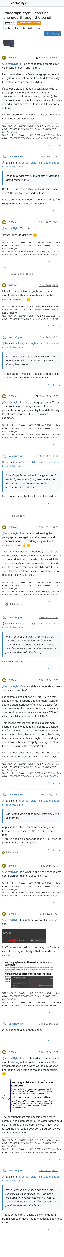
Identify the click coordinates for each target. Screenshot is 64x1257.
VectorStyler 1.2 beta (30, 22)
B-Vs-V (13, 57)
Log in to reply (52, 33)
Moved (10, 22)
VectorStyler (19, 3)
